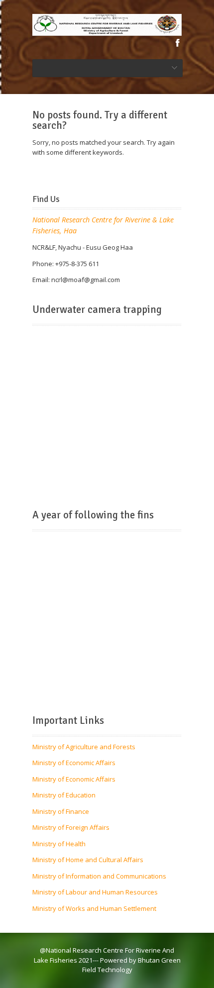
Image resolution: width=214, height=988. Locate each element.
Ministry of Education (64, 794)
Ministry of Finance (60, 811)
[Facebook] (178, 43)
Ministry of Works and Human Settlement (94, 908)
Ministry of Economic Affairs (73, 762)
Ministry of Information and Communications (99, 876)
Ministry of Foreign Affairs (70, 827)
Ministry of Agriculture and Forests (83, 746)
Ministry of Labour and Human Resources (95, 892)
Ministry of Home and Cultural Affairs (87, 859)
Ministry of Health (59, 843)
